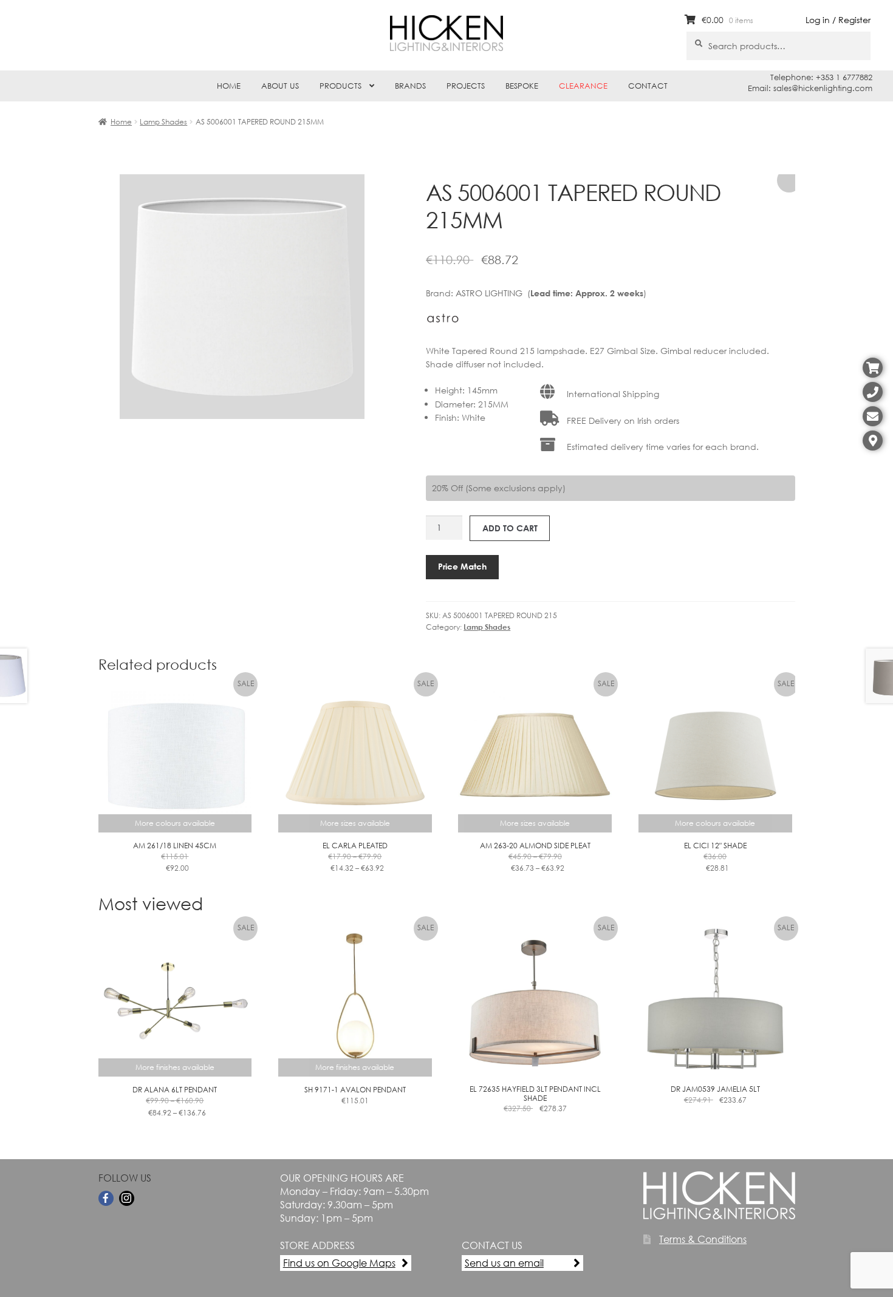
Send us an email (504, 1262)
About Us (280, 86)
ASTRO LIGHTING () (551, 293)
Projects (465, 86)
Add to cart (510, 528)
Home (229, 86)
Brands (410, 86)
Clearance (583, 86)
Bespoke (521, 86)
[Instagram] (126, 1198)
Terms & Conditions (703, 1239)
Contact (648, 86)
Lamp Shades (163, 122)
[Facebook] (106, 1198)
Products (340, 86)
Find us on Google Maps (339, 1262)
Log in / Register (838, 20)
